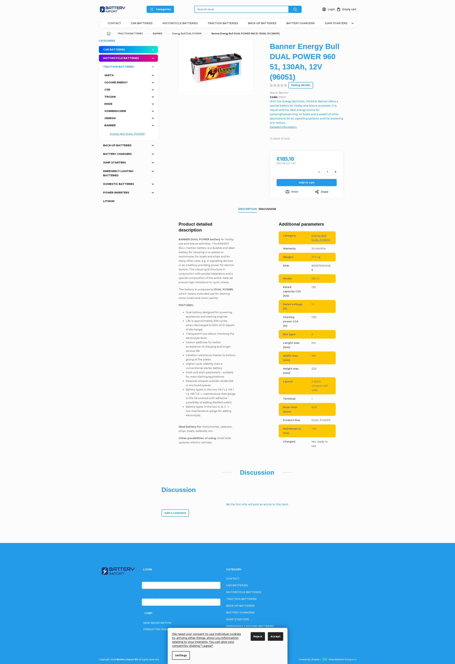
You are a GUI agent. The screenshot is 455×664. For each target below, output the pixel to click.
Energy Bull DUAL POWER (127, 134)
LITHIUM (108, 201)
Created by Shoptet (309, 659)
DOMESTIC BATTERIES (118, 184)
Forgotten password (160, 629)
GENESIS (110, 118)
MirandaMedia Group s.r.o (342, 659)
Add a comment (175, 513)
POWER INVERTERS (116, 192)
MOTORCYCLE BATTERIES (180, 23)
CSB (107, 89)
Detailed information (283, 127)
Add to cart (306, 182)
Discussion (267, 209)
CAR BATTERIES (142, 23)
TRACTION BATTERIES (223, 23)
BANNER (110, 125)
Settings (181, 655)
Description (247, 209)
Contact (114, 23)
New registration (157, 622)
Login (148, 612)
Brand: (279, 92)
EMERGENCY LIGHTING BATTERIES (118, 173)
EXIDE (108, 103)
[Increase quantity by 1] (336, 172)
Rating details (300, 85)
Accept (275, 636)
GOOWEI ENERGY (116, 82)
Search (295, 9)
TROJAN (110, 96)
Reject (257, 636)
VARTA (109, 75)
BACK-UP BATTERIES (262, 23)
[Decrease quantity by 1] (319, 172)
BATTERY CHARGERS (300, 23)
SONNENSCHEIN (115, 111)
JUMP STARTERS (336, 23)
